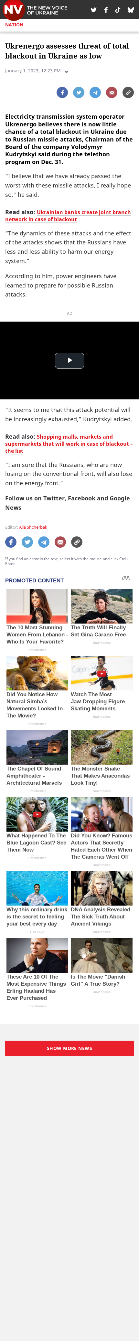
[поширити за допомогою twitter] (78, 92)
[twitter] (94, 9)
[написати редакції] (111, 92)
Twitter (54, 498)
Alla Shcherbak (33, 527)
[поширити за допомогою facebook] (62, 92)
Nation (14, 25)
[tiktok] (117, 9)
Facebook (81, 498)
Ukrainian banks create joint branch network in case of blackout (68, 216)
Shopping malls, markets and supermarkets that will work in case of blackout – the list (69, 443)
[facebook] (106, 9)
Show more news (69, 1048)
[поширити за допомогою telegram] (95, 92)
